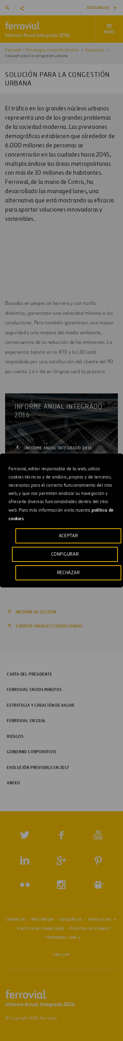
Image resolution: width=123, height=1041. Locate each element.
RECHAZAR (68, 573)
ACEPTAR (68, 536)
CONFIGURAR (65, 554)
